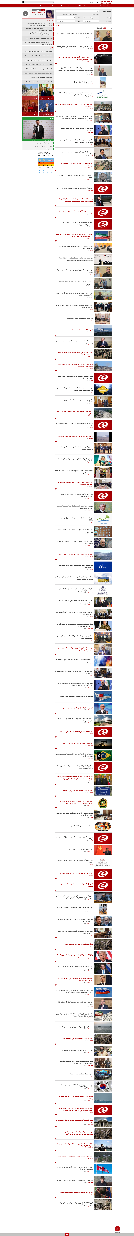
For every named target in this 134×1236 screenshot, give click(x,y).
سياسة (91, 74)
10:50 (86, 792)
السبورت (91, 2)
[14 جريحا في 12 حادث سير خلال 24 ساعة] (103, 1074)
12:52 (85, 581)
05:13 (86, 1194)
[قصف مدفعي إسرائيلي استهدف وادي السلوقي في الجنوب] (103, 732)
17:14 (85, 132)
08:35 (85, 1028)
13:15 (85, 545)
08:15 (85, 1065)
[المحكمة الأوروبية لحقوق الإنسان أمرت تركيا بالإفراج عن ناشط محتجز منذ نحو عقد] (103, 720)
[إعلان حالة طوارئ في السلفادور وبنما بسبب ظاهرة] (103, 696)
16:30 (86, 215)
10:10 (87, 864)
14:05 (85, 463)
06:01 (86, 1148)
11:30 (85, 722)
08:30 (85, 1052)
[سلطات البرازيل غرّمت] (103, 755)
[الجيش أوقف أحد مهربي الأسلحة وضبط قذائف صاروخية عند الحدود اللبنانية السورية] (103, 106)
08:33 (86, 1040)
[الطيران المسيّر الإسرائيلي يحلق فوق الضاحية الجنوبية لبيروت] (103, 874)
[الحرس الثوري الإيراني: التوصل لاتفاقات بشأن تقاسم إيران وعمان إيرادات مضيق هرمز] (103, 354)
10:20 (85, 851)
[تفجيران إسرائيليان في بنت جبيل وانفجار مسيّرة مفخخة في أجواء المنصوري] (103, 885)
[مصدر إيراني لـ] (103, 236)
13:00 (87, 569)
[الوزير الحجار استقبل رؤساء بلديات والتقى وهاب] (103, 319)
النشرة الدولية (71, 6)
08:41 (85, 1018)
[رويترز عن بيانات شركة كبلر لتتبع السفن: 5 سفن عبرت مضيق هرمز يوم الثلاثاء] (103, 1098)
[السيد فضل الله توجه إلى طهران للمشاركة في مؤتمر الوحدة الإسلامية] (103, 153)
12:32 (85, 628)
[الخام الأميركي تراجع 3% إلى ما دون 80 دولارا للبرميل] (103, 744)
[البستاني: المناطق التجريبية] (103, 767)
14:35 (85, 415)
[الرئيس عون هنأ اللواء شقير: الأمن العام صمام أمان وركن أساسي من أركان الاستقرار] (103, 933)
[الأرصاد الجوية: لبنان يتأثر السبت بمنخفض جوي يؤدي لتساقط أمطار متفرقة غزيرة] (103, 661)
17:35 (87, 96)
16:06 (88, 262)
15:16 (85, 356)
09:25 (88, 935)
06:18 (88, 1136)
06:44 (85, 1124)
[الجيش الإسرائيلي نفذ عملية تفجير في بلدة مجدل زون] (103, 1039)
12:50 (85, 592)
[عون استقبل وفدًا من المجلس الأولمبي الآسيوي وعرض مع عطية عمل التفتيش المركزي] (103, 307)
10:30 (87, 828)
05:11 (85, 1207)
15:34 (87, 320)
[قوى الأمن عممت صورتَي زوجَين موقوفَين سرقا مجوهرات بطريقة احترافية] (103, 271)
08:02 (87, 1076)
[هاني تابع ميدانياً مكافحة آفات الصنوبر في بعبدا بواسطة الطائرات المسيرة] (103, 425)
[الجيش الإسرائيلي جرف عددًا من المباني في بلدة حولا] (103, 791)
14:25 (87, 427)
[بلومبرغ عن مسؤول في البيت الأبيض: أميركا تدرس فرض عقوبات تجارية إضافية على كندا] (103, 1169)
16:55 (85, 167)
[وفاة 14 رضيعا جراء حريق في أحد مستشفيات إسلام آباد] (103, 1051)
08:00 (85, 1088)
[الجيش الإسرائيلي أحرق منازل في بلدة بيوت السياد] (103, 944)
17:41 (87, 84)
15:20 (85, 344)
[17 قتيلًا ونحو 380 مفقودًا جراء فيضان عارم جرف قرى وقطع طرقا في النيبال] (103, 413)
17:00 (87, 155)
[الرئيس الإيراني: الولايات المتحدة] (103, 130)
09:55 (86, 888)
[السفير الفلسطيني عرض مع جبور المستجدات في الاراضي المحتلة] (103, 47)
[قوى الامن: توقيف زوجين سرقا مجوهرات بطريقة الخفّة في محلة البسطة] (103, 35)
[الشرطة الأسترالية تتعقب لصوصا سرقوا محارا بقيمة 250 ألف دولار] (103, 189)
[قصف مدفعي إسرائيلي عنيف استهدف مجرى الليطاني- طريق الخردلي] (103, 212)
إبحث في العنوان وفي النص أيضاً (69, 14)
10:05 (86, 875)
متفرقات (91, 37)
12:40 (87, 616)
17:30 (86, 108)
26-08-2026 (36, 10)
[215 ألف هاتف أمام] (103, 1145)
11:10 (85, 758)
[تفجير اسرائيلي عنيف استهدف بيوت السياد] (103, 330)
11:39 (85, 709)
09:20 (86, 946)
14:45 (88, 403)
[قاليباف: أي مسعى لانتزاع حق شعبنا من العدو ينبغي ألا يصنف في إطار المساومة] (103, 543)
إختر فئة (108, 17)
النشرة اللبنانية (81, 6)
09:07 (85, 982)
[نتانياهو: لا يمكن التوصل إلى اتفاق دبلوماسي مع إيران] (103, 708)
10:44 (85, 805)
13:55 (85, 474)
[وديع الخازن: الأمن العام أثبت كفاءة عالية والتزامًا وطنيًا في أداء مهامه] (103, 1003)
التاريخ (104, 28)
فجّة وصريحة (51, 6)
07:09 (86, 1112)
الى (79, 21)
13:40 (85, 498)
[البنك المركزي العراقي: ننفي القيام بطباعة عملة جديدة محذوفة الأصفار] (103, 177)
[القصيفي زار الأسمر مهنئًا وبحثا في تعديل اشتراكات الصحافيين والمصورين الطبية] (103, 283)
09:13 (85, 959)
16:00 (86, 274)
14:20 (86, 438)
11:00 (88, 770)
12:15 (86, 651)
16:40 (85, 190)
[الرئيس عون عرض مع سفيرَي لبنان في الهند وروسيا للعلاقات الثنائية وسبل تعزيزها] (103, 673)
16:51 (85, 179)
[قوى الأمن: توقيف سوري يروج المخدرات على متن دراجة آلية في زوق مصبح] (103, 531)
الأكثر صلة (99, 28)
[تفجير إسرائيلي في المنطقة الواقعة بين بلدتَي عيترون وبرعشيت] (103, 437)
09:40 (86, 911)
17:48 (88, 74)
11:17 (85, 745)
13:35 (85, 510)
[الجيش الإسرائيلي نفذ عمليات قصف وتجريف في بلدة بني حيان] (103, 555)
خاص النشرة (90, 1148)
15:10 (86, 368)
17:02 (87, 144)
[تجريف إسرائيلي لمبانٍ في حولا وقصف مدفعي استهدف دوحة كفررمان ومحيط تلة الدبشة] (103, 366)
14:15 (88, 451)
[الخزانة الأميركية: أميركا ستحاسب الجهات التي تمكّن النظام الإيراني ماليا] (103, 1122)
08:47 (88, 1006)
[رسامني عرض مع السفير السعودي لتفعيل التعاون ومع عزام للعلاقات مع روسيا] (103, 401)
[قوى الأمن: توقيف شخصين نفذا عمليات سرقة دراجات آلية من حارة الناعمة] (103, 909)
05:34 (85, 1182)
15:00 (88, 380)
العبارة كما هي (95, 14)
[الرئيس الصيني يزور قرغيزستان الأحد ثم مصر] (103, 850)
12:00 (88, 675)
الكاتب (78, 17)
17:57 (85, 61)
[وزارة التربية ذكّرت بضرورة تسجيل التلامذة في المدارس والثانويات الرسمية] (103, 862)
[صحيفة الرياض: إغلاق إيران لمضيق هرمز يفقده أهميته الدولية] (103, 1027)
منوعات (41, 6)
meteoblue (51, 185)
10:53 (88, 782)
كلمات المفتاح (107, 11)
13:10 (86, 556)
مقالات (61, 6)
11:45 (85, 698)
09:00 (85, 994)
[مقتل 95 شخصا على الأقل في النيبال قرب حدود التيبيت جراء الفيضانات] (103, 165)
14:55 (87, 392)
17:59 (87, 48)
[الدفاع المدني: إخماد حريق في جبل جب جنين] (103, 82)
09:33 (85, 923)
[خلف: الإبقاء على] (103, 378)
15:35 (87, 309)
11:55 (85, 687)
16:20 (88, 226)
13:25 (87, 522)
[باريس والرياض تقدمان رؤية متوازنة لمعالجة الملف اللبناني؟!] (103, 1192)
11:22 (86, 733)
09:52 (85, 900)
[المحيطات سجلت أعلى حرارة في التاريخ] (103, 826)
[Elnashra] (106, 1)
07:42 (85, 1100)
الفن (97, 2)
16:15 (85, 238)
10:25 (87, 840)
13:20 (86, 533)
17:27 (88, 120)
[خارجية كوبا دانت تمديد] (103, 968)
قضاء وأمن (91, 108)
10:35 (88, 817)
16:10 (87, 250)
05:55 (85, 1171)
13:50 (88, 486)
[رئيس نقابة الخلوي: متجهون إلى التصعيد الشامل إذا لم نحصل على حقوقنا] (103, 838)
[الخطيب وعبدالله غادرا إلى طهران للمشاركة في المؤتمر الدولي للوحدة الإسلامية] (103, 248)
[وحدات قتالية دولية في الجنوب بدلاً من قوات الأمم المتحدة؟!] (103, 1157)
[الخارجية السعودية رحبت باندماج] (103, 590)
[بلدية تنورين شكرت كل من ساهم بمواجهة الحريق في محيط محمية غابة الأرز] (103, 519)
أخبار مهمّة (91, 6)
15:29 (86, 332)
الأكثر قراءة (50, 47)
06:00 (86, 1158)
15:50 (87, 285)
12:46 (85, 604)
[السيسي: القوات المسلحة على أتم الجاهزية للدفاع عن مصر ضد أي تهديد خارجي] (103, 342)
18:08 (87, 37)
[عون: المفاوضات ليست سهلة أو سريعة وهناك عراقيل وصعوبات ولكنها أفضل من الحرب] (103, 484)
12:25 (87, 640)
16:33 (88, 203)
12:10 (87, 663)
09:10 (85, 970)
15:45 (88, 297)
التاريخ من (108, 21)
